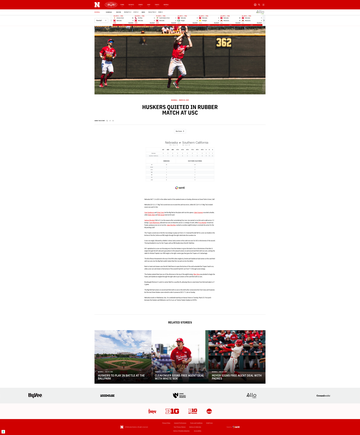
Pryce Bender (202, 223)
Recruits (131, 4)
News (143, 12)
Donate (140, 4)
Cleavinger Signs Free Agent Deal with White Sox (179, 376)
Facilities (151, 12)
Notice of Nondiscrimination (181, 431)
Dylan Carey (160, 212)
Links (123, 25)
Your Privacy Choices (180, 427)
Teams (122, 4)
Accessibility (197, 431)
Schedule (109, 12)
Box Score (179, 131)
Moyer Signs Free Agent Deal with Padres (237, 376)
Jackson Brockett (149, 220)
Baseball (174, 100)
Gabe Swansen (198, 212)
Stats (135, 12)
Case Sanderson (149, 212)
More (160, 12)
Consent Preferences (180, 423)
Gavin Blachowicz (154, 223)
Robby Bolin (151, 215)
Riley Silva (196, 274)
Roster (118, 12)
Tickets (157, 4)
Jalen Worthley (171, 225)
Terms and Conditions (196, 423)
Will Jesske (161, 215)
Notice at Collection (195, 427)
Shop (148, 4)
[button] (263, 20)
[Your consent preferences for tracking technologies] (3, 432)
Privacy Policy (166, 423)
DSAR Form (209, 423)
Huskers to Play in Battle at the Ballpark (121, 376)
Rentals (166, 4)
